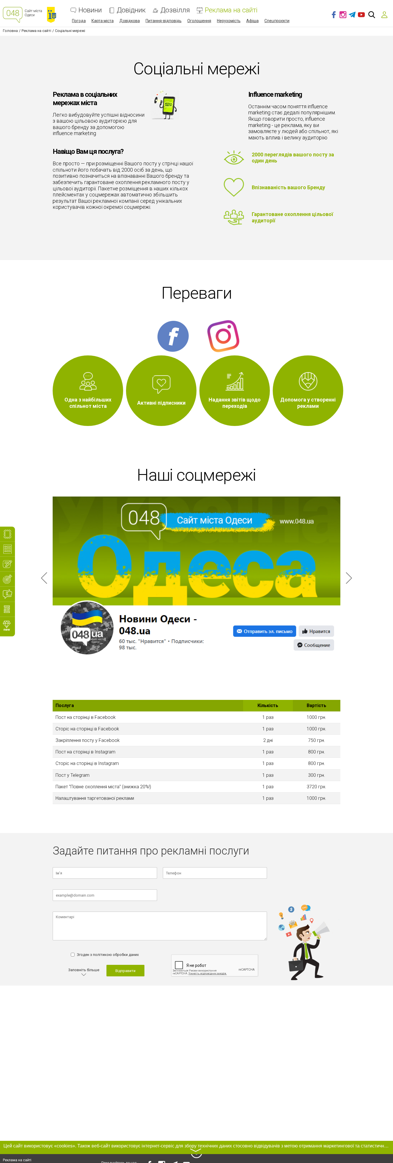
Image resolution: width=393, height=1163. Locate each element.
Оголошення (199, 20)
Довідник (131, 10)
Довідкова (129, 20)
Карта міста (102, 20)
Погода (79, 20)
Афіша (252, 20)
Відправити (125, 971)
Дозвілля (175, 10)
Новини (90, 10)
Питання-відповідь (164, 20)
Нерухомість (229, 20)
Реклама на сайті (231, 10)
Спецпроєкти (276, 20)
